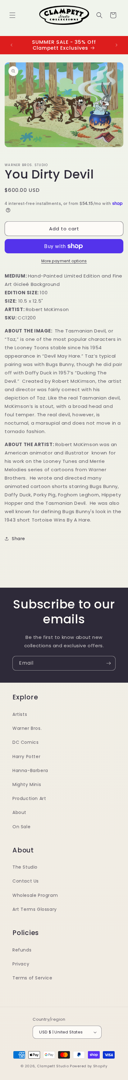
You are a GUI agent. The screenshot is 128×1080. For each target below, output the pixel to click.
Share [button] (18, 538)
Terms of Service (32, 978)
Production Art (29, 798)
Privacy (20, 964)
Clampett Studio (53, 1066)
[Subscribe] (108, 663)
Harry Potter (26, 756)
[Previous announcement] (11, 45)
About (19, 812)
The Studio (25, 867)
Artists (19, 714)
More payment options (64, 261)
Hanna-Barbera (30, 770)
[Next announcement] (116, 45)
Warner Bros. (27, 728)
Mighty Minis (26, 784)
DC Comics (25, 742)
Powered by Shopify (88, 1066)
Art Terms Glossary (34, 909)
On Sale (21, 827)
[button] (12, 15)
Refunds (21, 950)
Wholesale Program (35, 895)
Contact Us (25, 881)
